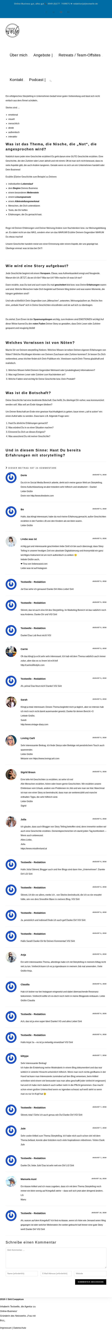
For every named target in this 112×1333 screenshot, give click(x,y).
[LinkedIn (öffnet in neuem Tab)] (52, 11)
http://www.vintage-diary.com (34, 724)
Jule (23, 1128)
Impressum (5, 1328)
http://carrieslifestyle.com (32, 665)
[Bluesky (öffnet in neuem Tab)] (59, 11)
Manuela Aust (28, 1179)
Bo (22, 509)
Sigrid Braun (28, 772)
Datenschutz (19, 1328)
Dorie (24, 475)
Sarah (24, 699)
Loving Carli (28, 738)
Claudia (25, 984)
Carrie (24, 649)
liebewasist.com (39, 564)
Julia (23, 819)
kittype (25, 1056)
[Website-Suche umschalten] (51, 79)
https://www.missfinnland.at (34, 848)
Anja (23, 954)
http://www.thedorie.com (42, 496)
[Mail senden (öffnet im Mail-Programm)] (67, 11)
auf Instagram (40, 568)
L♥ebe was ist (29, 539)
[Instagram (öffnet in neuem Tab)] (45, 11)
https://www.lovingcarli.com (46, 758)
